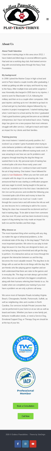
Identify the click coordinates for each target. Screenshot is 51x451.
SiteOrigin (41, 435)
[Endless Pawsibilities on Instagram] (25, 444)
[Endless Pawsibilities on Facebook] (18, 444)
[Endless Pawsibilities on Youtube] (33, 444)
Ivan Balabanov (15, 175)
